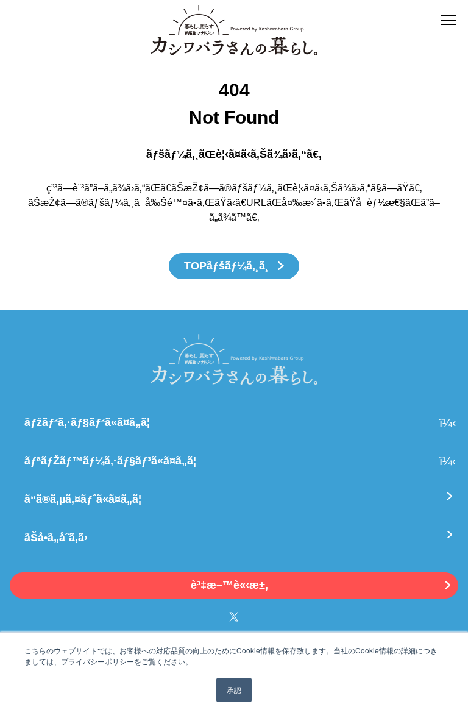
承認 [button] (234, 689)
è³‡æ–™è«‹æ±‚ (229, 585)
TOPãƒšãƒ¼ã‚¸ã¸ (228, 266)
